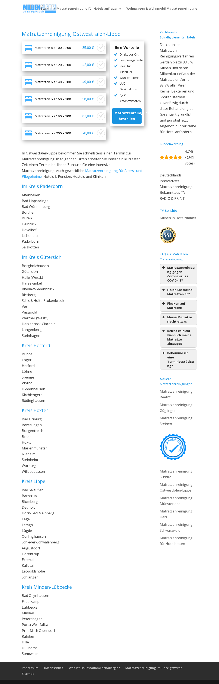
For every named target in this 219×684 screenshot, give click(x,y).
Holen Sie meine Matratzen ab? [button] (179, 292)
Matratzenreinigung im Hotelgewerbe (153, 668)
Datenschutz (53, 668)
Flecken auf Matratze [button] (176, 305)
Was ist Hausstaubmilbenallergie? (94, 668)
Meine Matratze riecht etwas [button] (179, 319)
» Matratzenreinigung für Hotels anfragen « (87, 8)
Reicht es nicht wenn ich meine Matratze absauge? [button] (179, 337)
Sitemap (28, 674)
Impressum (30, 668)
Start (45, 8)
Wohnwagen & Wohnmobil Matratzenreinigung (161, 8)
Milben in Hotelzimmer (178, 218)
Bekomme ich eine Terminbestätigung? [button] (180, 359)
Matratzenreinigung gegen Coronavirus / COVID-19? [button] (181, 274)
